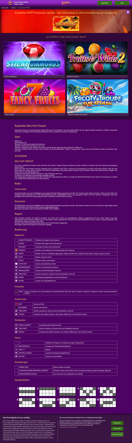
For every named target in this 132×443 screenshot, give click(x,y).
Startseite (5, 8)
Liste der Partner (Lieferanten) (68, 427)
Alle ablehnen (117, 428)
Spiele (13, 8)
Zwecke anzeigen (117, 434)
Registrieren (104, 3)
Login (122, 3)
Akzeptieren (117, 423)
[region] (66, 429)
